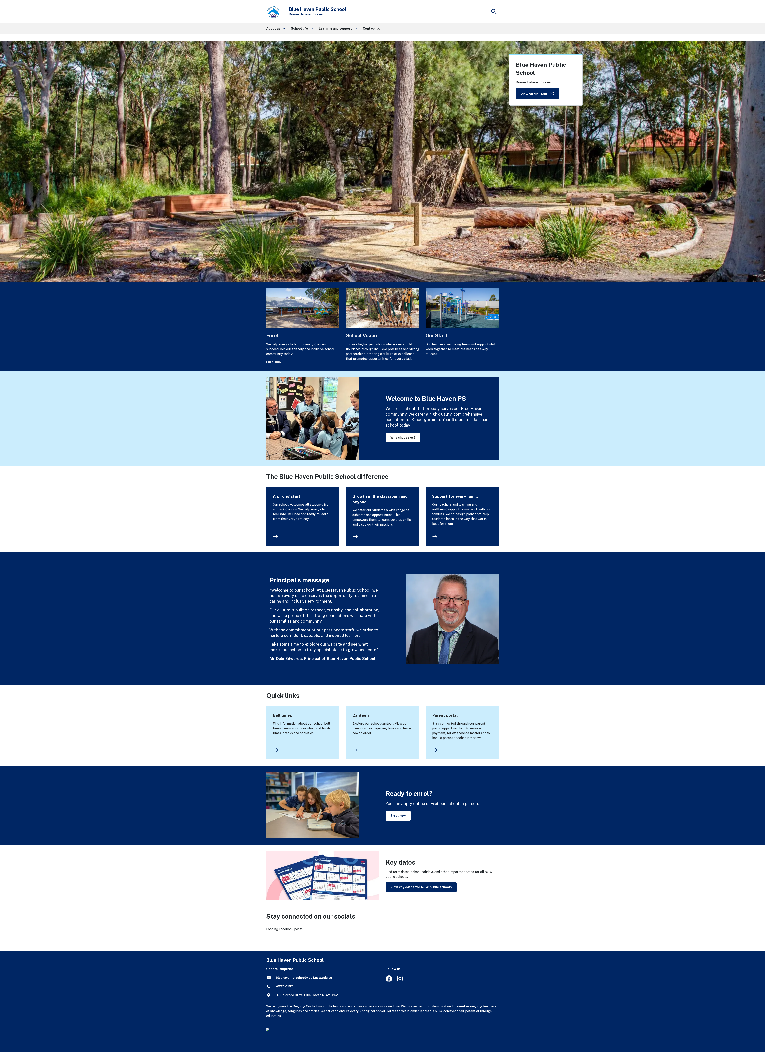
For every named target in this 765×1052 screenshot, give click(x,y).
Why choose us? (403, 437)
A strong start (286, 496)
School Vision (361, 335)
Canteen (360, 715)
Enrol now (273, 362)
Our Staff (436, 335)
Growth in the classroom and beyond (380, 499)
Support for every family (455, 496)
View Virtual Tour (540, 93)
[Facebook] (389, 981)
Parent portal (445, 715)
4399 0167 (284, 986)
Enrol (272, 335)
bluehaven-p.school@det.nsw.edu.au (304, 978)
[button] (275, 28)
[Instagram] (400, 981)
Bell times (282, 715)
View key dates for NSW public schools (421, 887)
